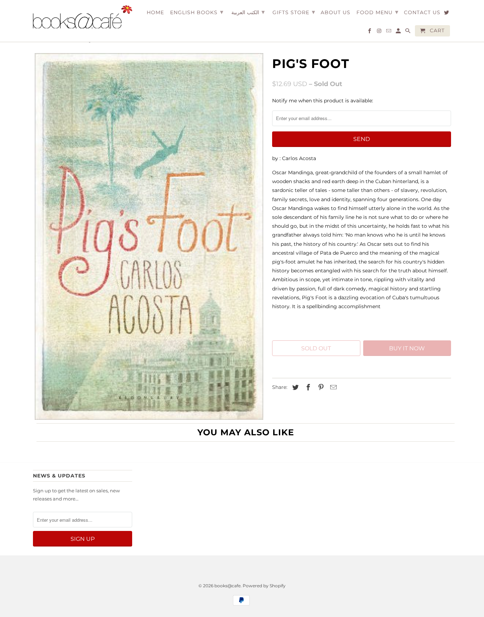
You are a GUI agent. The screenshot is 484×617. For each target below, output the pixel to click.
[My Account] (399, 32)
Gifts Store (293, 12)
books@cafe (227, 585)
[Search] (408, 32)
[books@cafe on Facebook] (370, 32)
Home (155, 13)
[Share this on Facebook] (307, 387)
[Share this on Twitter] (294, 387)
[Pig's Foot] (149, 236)
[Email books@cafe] (389, 32)
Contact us (422, 13)
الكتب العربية (248, 12)
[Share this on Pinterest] (320, 387)
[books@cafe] (82, 16)
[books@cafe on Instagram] (380, 32)
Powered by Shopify (264, 585)
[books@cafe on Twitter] (447, 14)
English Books (197, 12)
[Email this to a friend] (332, 387)
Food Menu (377, 12)
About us (335, 13)
